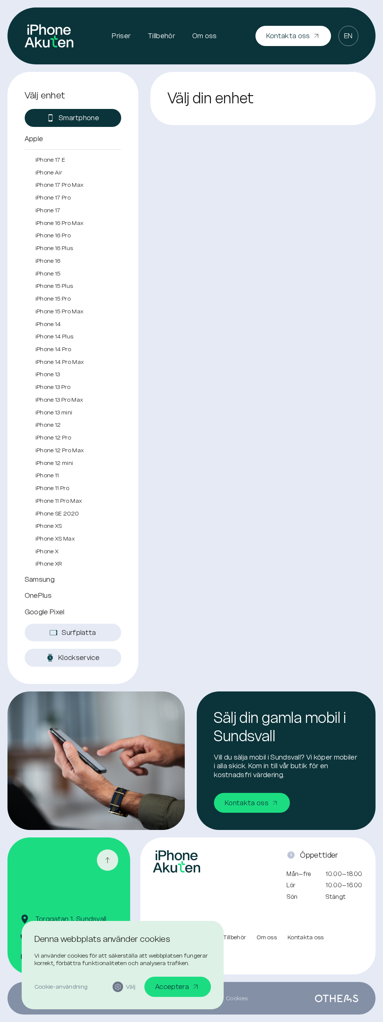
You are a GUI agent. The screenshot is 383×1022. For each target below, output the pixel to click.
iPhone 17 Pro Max (59, 184)
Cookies (237, 998)
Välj (130, 986)
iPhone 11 (47, 475)
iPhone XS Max (55, 538)
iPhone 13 (48, 374)
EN (348, 35)
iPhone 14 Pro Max (60, 361)
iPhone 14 (48, 324)
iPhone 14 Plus (54, 336)
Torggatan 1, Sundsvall (71, 919)
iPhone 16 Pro (53, 235)
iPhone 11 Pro (52, 488)
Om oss (204, 35)
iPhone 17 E (50, 159)
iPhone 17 (48, 210)
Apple (34, 138)
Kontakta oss (306, 937)
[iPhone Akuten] (49, 36)
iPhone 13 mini (54, 412)
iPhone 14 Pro (53, 349)
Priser (121, 35)
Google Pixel (45, 612)
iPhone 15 (48, 273)
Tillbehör (161, 35)
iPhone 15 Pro (53, 298)
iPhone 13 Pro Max (59, 399)
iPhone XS (49, 525)
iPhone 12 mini (54, 462)
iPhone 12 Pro (53, 437)
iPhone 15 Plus (54, 285)
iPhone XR (49, 563)
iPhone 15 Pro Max (59, 311)
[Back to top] (107, 860)
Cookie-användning (61, 986)
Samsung (40, 579)
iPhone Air (49, 172)
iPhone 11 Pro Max (59, 500)
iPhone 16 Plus (54, 248)
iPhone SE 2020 (57, 513)
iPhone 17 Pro (53, 197)
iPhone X (47, 551)
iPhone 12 (48, 424)
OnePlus (38, 595)
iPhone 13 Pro (53, 386)
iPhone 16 (48, 260)
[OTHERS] (336, 998)
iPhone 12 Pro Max (60, 450)
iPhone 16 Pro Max (59, 222)
